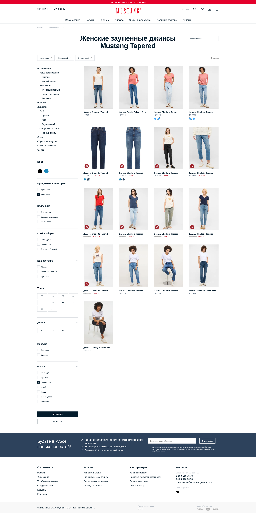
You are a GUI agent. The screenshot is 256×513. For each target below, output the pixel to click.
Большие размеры (167, 20)
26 (52, 296)
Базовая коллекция (49, 216)
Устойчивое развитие (47, 481)
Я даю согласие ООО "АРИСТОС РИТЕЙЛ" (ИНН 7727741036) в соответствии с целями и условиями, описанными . (183, 449)
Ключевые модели (51, 89)
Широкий (45, 401)
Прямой (45, 115)
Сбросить (57, 421)
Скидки (187, 20)
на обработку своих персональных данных (176, 447)
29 (42, 302)
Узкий (44, 119)
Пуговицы (45, 276)
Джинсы (104, 20)
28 (73, 296)
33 (42, 309)
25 (42, 296)
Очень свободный (49, 249)
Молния (44, 266)
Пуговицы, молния (49, 271)
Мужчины (59, 9)
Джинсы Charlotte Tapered (95, 112)
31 (63, 302)
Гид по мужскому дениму (95, 476)
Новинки (90, 20)
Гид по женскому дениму (95, 481)
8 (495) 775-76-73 (184, 479)
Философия (43, 476)
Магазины (42, 493)
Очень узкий (46, 396)
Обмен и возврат (138, 485)
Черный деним (49, 81)
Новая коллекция (50, 94)
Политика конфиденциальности (145, 476)
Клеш (43, 391)
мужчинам (45, 189)
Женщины (43, 9)
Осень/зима (46, 212)
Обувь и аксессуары (140, 20)
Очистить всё (83, 58)
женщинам (44, 58)
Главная (41, 27)
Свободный (46, 239)
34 (52, 309)
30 (52, 302)
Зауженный (63, 58)
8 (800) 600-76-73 (184, 475)
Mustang (41, 472)
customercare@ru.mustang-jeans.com (194, 482)
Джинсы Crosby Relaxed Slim (132, 112)
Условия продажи (138, 472)
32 (73, 302)
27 (63, 296)
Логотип (46, 76)
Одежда (119, 20)
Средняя (45, 350)
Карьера (41, 489)
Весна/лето (46, 221)
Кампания (46, 98)
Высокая (45, 354)
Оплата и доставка (139, 481)
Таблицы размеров (92, 485)
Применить (58, 414)
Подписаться (207, 441)
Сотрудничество (45, 485)
